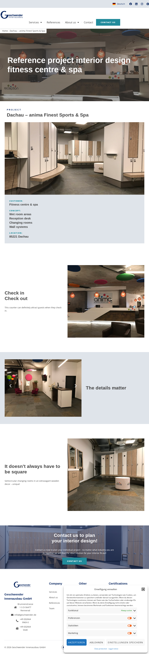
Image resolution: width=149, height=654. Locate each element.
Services (34, 22)
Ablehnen (96, 642)
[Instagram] (142, 4)
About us (70, 22)
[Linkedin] (136, 4)
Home (5, 30)
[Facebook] (130, 4)
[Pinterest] (147, 4)
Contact (88, 22)
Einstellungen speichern (125, 642)
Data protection (100, 648)
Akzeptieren (76, 642)
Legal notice (113, 648)
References (53, 22)
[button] (143, 589)
